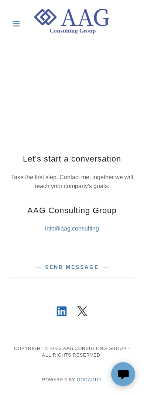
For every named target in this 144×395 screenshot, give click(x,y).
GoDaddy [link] (89, 379)
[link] (72, 23)
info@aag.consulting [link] (72, 228)
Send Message (72, 267)
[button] (18, 23)
